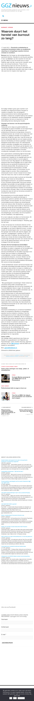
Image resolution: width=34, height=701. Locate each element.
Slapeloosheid (10, 366)
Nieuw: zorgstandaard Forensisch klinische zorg (12, 515)
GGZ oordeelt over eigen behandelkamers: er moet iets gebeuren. (16, 536)
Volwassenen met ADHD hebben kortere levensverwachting (15, 556)
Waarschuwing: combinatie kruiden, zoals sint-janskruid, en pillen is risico (8, 412)
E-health (3, 366)
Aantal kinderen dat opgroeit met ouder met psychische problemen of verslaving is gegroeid (14, 460)
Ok (11, 698)
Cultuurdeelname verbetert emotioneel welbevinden (13, 546)
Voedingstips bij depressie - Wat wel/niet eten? (12, 471)
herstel (12, 356)
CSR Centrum (15, 343)
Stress (10, 27)
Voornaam (4, 619)
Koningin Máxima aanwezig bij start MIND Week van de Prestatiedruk (21, 378)
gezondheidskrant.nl (10, 348)
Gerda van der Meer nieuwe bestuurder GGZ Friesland (14, 526)
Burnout (4, 27)
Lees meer (21, 698)
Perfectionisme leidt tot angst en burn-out (13, 388)
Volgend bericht (27, 407)
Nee (15, 698)
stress (16, 356)
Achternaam (5, 627)
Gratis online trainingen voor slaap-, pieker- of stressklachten (15, 369)
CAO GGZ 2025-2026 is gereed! (8, 504)
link (27, 356)
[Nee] (32, 695)
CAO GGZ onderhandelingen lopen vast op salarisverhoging (15, 492)
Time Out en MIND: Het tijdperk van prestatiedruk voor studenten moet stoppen (22, 396)
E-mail (3, 634)
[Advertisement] (17, 90)
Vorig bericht (7, 407)
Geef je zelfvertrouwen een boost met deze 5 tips (26, 411)
